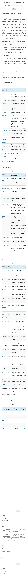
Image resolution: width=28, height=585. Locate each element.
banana (10, 529)
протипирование (5, 537)
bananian (13, 529)
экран (19, 540)
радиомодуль (10, 537)
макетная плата (23, 534)
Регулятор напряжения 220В (4, 155)
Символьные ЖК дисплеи (7, 77)
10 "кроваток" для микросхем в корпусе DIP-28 (4, 324)
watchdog (6, 531)
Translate (3, 531)
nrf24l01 (6, 530)
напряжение (7, 536)
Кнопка (15, 531)
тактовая (4, 539)
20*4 (3, 411)
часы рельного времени (12, 539)
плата (21, 536)
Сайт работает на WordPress (7, 582)
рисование (18, 537)
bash (16, 529)
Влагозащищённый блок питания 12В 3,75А (4, 132)
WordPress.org (4, 553)
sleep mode (23, 530)
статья (18, 308)
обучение (15, 535)
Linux (3, 530)
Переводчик (19, 531)
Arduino (3, 518)
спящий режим (11, 538)
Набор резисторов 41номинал (4, 374)
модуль (3, 536)
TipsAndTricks (4, 520)
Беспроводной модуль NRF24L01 (4, 288)
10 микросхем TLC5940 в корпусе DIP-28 (4, 307)
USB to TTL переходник (4, 206)
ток (7, 539)
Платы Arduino (5, 74)
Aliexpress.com (9, 30)
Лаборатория (4, 521)
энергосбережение (5, 541)
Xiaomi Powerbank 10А (4, 95)
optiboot (9, 530)
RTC (14, 530)
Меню (14, 8)
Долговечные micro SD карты (4, 102)
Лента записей (4, 550)
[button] (6, 90)
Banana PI (4, 270)
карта (16, 534)
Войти (3, 548)
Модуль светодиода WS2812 (4, 356)
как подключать (8, 534)
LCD (24, 529)
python (12, 530)
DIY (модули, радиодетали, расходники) (10, 75)
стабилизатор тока (18, 538)
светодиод (22, 537)
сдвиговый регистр (5, 538)
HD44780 (22, 529)
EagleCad (19, 529)
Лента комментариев (6, 551)
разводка (14, 537)
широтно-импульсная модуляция (10, 540)
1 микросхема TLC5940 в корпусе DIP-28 (4, 316)
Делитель (11, 531)
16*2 (3, 420)
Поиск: (12, 86)
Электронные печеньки (14, 3)
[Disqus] (14, 458)
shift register (19, 530)
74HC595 (3, 529)
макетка (19, 534)
